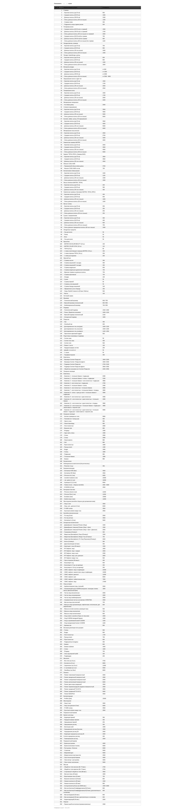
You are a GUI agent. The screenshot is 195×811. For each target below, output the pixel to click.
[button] (64, 3)
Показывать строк (63, 3)
